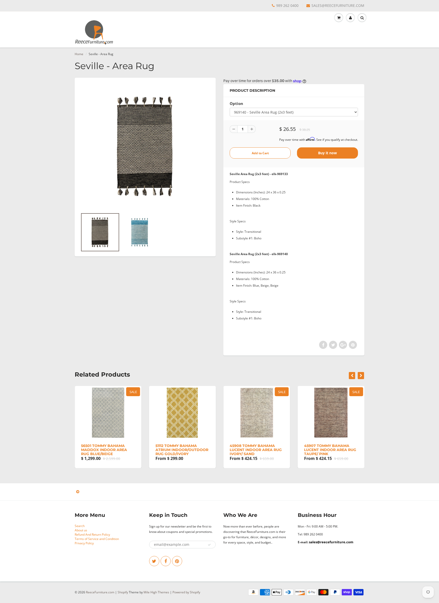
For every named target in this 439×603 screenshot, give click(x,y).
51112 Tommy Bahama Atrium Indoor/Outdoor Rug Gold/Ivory (181, 449)
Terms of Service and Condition (97, 539)
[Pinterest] (177, 561)
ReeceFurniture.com (100, 592)
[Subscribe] (209, 545)
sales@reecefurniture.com (331, 542)
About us (81, 530)
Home (79, 54)
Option (236, 103)
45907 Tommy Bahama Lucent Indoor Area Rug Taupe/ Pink (330, 449)
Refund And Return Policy (92, 534)
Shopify (123, 592)
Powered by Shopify (186, 592)
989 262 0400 (287, 5)
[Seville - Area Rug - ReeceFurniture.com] (145, 146)
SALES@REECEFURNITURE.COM (337, 5)
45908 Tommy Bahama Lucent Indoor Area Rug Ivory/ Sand (256, 449)
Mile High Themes (156, 592)
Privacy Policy (84, 543)
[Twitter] (154, 561)
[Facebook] (166, 561)
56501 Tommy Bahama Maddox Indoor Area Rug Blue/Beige (104, 449)
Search (80, 526)
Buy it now (327, 152)
